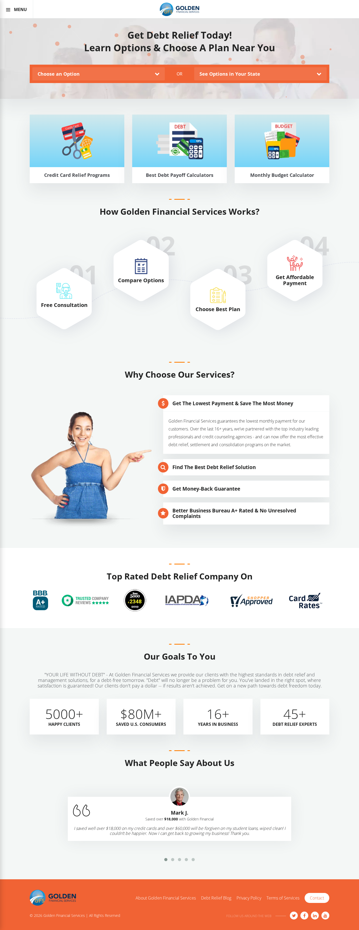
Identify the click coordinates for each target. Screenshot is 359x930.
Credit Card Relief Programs (77, 184)
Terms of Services (282, 898)
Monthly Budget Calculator (282, 184)
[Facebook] (304, 915)
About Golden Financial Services (166, 898)
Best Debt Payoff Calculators (179, 184)
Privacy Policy (249, 898)
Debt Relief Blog (216, 898)
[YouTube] (325, 915)
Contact (317, 898)
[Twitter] (294, 915)
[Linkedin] (315, 915)
